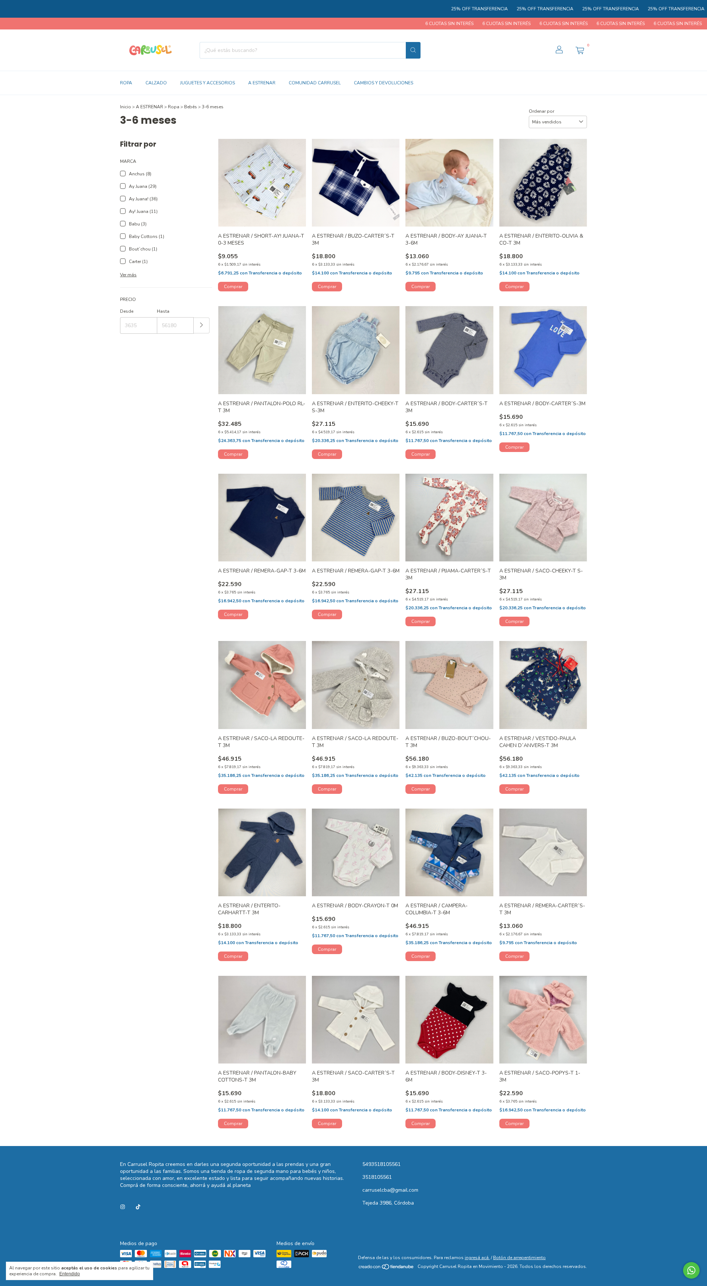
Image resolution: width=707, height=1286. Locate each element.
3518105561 (377, 1177)
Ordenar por (541, 111)
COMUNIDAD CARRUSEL (315, 83)
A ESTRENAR (261, 83)
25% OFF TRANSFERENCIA (431, 9)
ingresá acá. (477, 1258)
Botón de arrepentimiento (519, 1258)
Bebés (190, 107)
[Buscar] (413, 50)
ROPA (126, 83)
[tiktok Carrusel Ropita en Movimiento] (138, 1206)
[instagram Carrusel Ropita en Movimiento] (122, 1206)
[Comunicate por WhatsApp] (691, 1270)
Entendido (69, 1273)
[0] (579, 50)
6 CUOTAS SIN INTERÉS (398, 24)
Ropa (173, 107)
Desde (126, 311)
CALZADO (156, 83)
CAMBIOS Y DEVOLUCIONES (383, 83)
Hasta (163, 311)
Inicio (125, 107)
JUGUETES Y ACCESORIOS (207, 83)
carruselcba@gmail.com (390, 1190)
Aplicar (202, 325)
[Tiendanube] (386, 1268)
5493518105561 (381, 1164)
